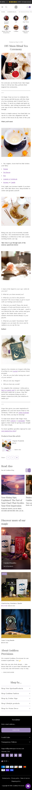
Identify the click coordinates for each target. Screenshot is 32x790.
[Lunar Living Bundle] (16, 623)
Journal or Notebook (10, 179)
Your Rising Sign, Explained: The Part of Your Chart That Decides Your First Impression (12, 501)
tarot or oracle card (7, 390)
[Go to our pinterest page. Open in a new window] (20, 755)
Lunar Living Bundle (7, 640)
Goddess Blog (11, 12)
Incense (5, 182)
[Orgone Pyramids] (6, 445)
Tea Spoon (6, 172)
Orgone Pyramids (18, 441)
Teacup (5, 169)
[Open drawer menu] (2, 7)
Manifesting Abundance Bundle (11, 603)
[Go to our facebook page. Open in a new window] (3, 755)
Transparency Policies (9, 742)
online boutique (23, 412)
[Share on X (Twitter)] (12, 457)
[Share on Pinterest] (16, 457)
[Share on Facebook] (8, 457)
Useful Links (5, 737)
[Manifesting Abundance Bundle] (16, 586)
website (13, 421)
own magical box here (8, 431)
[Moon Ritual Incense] (8, 182)
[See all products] (16, 548)
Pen (4, 176)
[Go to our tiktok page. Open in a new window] (11, 755)
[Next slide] (29, 470)
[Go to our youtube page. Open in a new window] (15, 755)
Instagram (21, 421)
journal (15, 371)
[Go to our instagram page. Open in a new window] (7, 755)
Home (3, 12)
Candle (13, 182)
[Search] (6, 7)
